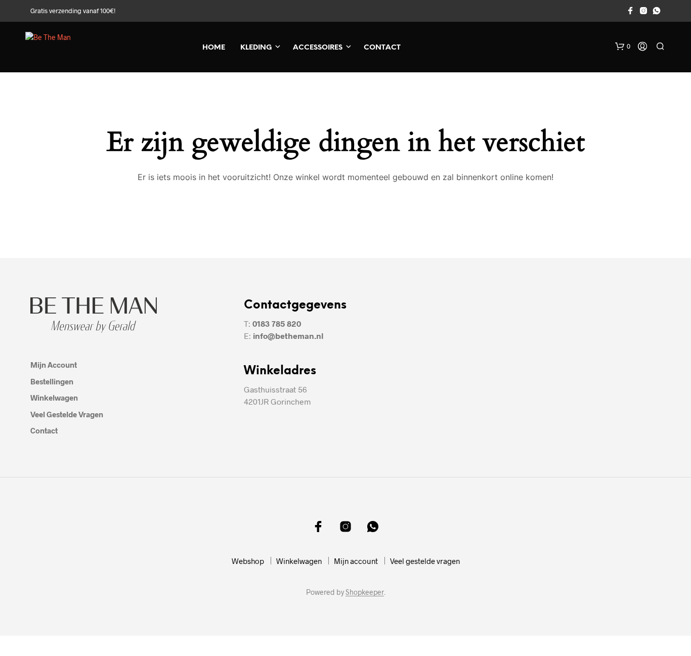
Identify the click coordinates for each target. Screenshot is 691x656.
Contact (382, 48)
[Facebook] (630, 11)
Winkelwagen (54, 397)
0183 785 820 (276, 323)
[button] (622, 46)
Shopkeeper (365, 592)
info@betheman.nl (288, 335)
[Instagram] (643, 11)
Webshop (248, 560)
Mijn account (53, 364)
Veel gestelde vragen (66, 414)
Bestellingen (51, 381)
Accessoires (317, 48)
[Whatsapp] (657, 11)
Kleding (256, 48)
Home (213, 48)
